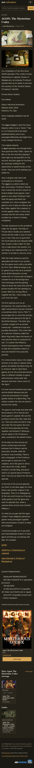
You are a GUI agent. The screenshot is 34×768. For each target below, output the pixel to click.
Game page (17, 659)
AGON (4, 545)
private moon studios (13, 604)
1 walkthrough (7, 655)
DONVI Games (7, 753)
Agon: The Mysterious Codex (13, 650)
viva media (26, 604)
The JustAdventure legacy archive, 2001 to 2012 (15, 756)
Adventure (4, 604)
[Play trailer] (17, 58)
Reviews (4, 15)
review (21, 604)
